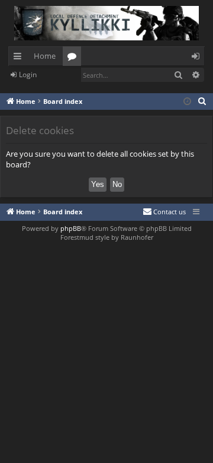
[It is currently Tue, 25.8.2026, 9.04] (187, 102)
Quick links (20, 58)
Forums (74, 58)
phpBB (70, 228)
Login (28, 74)
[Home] (106, 23)
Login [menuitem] (198, 58)
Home (45, 55)
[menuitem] (202, 101)
